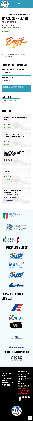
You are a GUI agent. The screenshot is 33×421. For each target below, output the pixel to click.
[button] (19, 4)
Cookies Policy (23, 393)
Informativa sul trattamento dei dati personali (23, 390)
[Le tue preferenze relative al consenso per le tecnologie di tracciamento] (30, 418)
